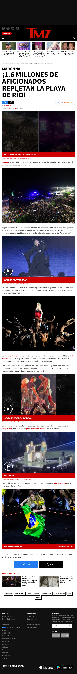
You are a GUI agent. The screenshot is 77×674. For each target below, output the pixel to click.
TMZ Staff (7, 106)
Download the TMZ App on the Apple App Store (46, 667)
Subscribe (70, 626)
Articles (4, 630)
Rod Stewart (46, 594)
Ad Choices (6, 624)
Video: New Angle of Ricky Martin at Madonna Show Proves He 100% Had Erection (16, 421)
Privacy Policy (56, 621)
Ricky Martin (19, 594)
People (4, 650)
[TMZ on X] (8, 28)
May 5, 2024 (12, 108)
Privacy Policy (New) (8, 619)
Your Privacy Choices (13, 627)
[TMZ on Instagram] (17, 28)
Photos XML (6, 655)
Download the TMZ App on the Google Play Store (64, 667)
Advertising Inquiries (33, 624)
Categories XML (7, 644)
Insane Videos (59, 594)
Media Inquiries (32, 627)
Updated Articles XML (9, 638)
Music (38, 598)
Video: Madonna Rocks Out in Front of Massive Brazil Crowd (15, 283)
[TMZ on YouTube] (63, 635)
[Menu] (3, 38)
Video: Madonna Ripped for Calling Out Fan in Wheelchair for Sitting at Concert (16, 479)
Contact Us (30, 616)
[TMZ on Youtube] (12, 28)
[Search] (74, 38)
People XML (6, 652)
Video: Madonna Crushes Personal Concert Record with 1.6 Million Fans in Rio (16, 158)
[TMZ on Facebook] (3, 28)
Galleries (5, 647)
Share (27, 564)
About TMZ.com (7, 616)
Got (7, 34)
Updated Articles (7, 636)
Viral (69, 594)
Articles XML (6, 633)
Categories (5, 641)
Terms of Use (6, 622)
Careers (29, 622)
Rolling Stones (33, 594)
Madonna (8, 594)
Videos (4, 658)
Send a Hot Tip (32, 619)
